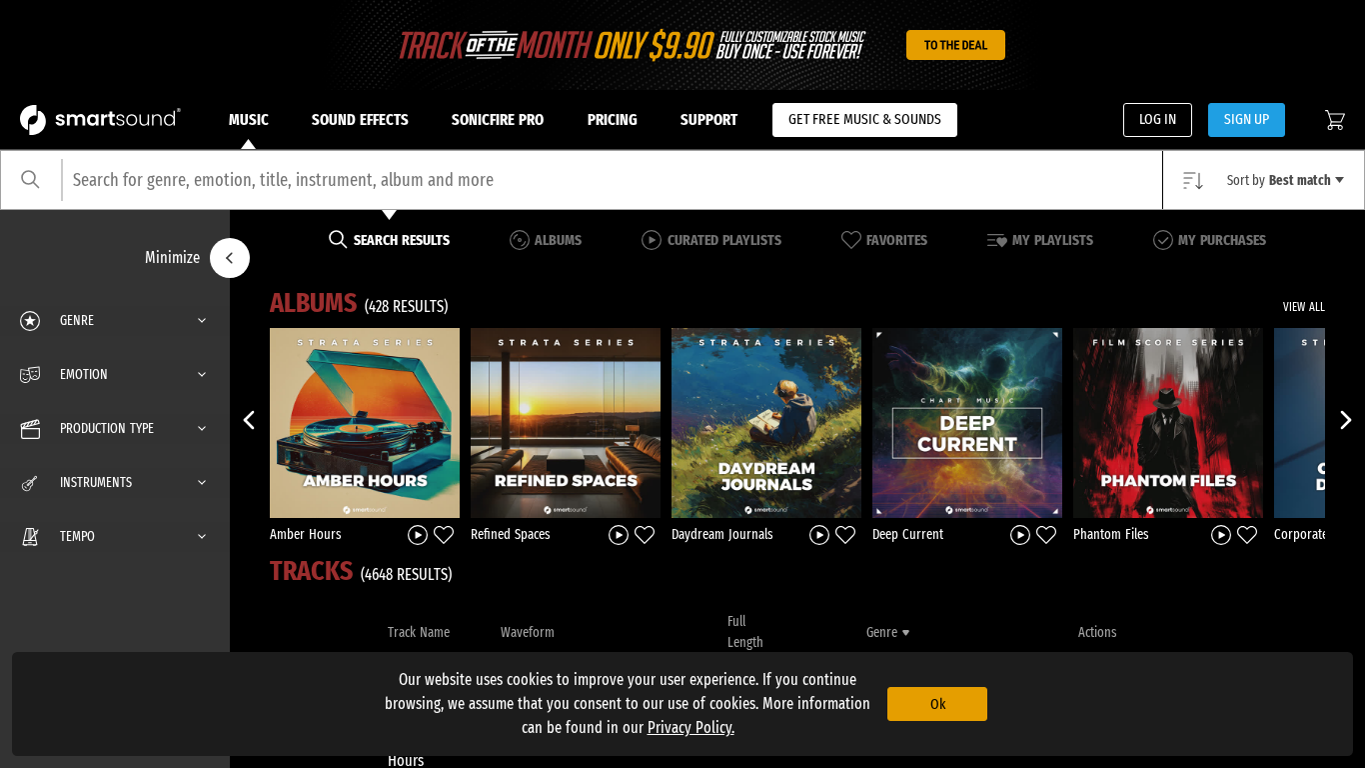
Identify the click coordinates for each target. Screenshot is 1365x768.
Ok (937, 704)
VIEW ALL (1304, 307)
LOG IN (1157, 119)
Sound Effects (360, 119)
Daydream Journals (722, 534)
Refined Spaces (511, 534)
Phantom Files (1111, 534)
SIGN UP (1246, 119)
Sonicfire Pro (498, 119)
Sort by (1279, 180)
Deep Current (907, 534)
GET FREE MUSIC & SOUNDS (864, 119)
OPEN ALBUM (365, 422)
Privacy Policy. (691, 727)
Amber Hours (306, 534)
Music (249, 119)
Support (709, 119)
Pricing (613, 119)
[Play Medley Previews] (418, 533)
